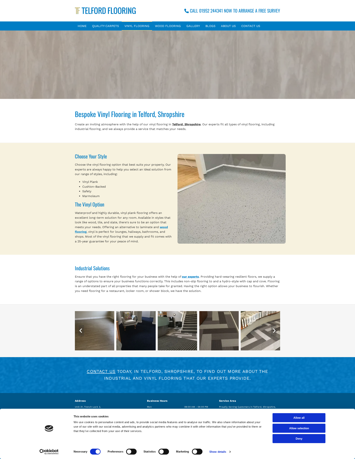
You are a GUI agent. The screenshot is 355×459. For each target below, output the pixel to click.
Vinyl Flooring (136, 26)
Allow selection (299, 428)
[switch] (131, 452)
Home (82, 26)
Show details (217, 451)
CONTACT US (101, 371)
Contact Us (250, 26)
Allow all (299, 417)
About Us (228, 26)
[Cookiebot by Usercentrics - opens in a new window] (49, 452)
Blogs (210, 26)
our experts (190, 276)
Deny (299, 438)
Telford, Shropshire (186, 124)
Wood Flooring (168, 26)
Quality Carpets (105, 26)
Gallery (193, 26)
